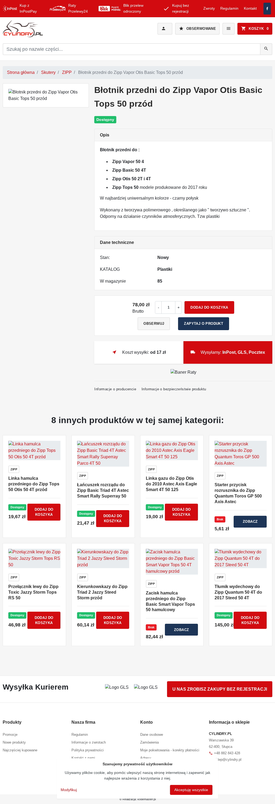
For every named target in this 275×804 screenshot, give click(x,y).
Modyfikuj (69, 790)
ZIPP (67, 72)
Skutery (48, 72)
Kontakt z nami (83, 758)
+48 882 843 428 (224, 753)
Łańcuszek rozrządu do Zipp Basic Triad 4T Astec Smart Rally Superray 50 (103, 490)
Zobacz (250, 522)
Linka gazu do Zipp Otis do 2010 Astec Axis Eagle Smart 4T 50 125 (171, 484)
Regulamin (229, 8)
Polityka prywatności (87, 750)
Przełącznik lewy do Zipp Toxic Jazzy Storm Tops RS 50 (33, 592)
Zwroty (209, 8)
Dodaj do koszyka (209, 307)
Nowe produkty (14, 742)
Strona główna (21, 72)
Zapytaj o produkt (203, 324)
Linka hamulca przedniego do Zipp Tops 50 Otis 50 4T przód (33, 484)
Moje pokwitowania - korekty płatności (169, 750)
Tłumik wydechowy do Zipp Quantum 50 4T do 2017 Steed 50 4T (238, 592)
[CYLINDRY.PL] (45, 28)
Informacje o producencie (115, 389)
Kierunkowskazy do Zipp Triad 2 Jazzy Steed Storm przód (102, 592)
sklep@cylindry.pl (225, 760)
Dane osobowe (151, 735)
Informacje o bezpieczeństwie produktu (174, 389)
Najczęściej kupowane (20, 750)
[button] (254, 29)
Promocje (10, 735)
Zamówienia (149, 742)
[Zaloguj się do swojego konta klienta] (164, 29)
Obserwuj (153, 324)
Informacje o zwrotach (88, 742)
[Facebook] (267, 9)
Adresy (145, 758)
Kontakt (250, 8)
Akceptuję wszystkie (191, 790)
